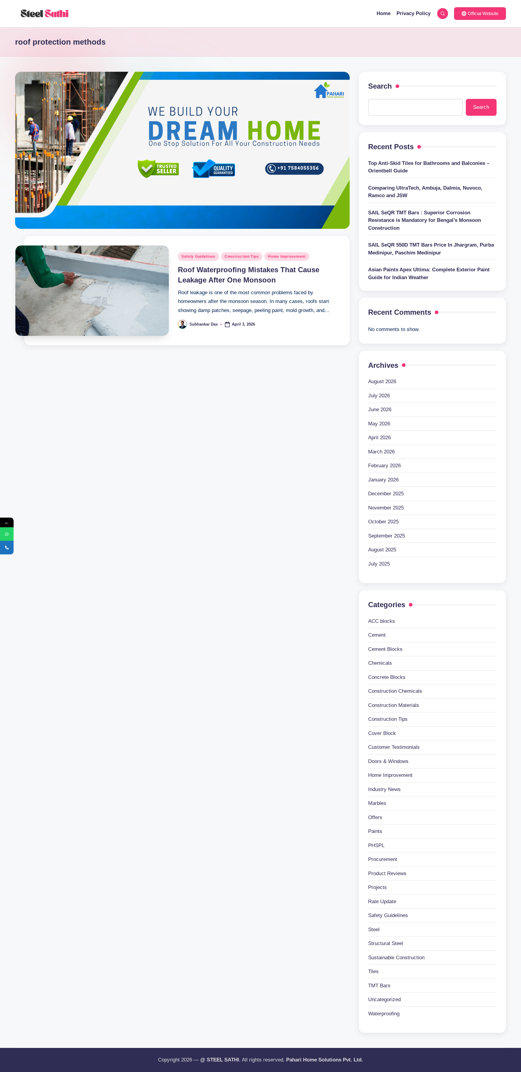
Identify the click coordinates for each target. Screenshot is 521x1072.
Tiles (373, 971)
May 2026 (379, 424)
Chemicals (380, 663)
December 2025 (386, 494)
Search (380, 86)
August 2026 (382, 381)
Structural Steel (385, 943)
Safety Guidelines (198, 256)
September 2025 (386, 536)
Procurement (382, 859)
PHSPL (376, 845)
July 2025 (379, 564)
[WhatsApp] (7, 534)
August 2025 (382, 550)
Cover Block (382, 733)
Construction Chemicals (395, 691)
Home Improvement (287, 256)
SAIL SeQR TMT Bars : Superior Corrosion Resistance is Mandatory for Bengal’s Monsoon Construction (424, 220)
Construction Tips (242, 256)
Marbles (377, 803)
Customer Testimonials (394, 747)
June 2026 (379, 409)
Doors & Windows (388, 761)
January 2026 (383, 480)
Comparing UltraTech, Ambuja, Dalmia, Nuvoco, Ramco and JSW (425, 192)
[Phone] (7, 547)
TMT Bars (379, 985)
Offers (375, 817)
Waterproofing (383, 1014)
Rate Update (382, 901)
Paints (375, 831)
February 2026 (384, 465)
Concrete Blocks (387, 677)
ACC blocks (381, 621)
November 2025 (386, 508)
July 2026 (379, 396)
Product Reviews (387, 873)
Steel (374, 929)
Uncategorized (384, 999)
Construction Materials (393, 705)
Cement (377, 635)
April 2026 (379, 437)
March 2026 (381, 452)
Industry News (384, 789)
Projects (377, 887)
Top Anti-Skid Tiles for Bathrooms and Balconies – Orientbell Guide (428, 167)
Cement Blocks (385, 649)
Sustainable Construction (396, 957)
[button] (480, 13)
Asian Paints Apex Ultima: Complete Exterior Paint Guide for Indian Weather (429, 273)
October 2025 (383, 522)
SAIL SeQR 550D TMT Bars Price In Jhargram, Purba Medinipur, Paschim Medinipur (431, 249)
